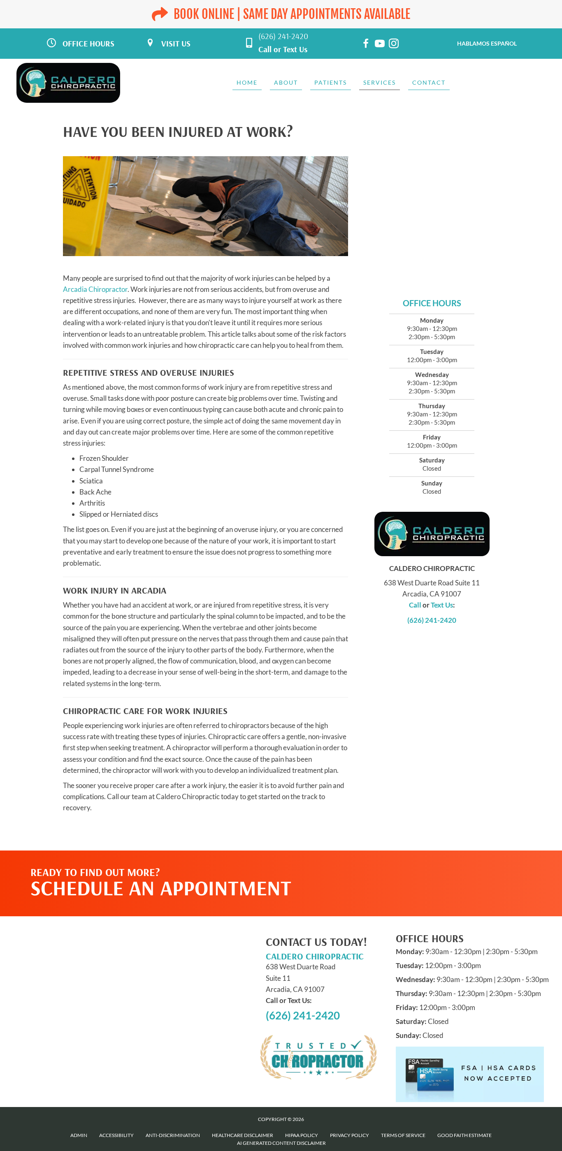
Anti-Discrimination (173, 1135)
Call (265, 49)
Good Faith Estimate (464, 1135)
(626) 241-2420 (283, 36)
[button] (441, 867)
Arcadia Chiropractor (95, 289)
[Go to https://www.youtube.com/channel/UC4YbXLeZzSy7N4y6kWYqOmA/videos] (380, 45)
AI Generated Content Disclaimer (281, 1143)
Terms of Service (403, 1135)
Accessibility (116, 1135)
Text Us (295, 49)
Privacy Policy (349, 1135)
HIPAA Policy (301, 1135)
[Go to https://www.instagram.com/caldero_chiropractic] (394, 45)
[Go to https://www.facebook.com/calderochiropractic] (366, 45)
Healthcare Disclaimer (242, 1135)
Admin (78, 1135)
